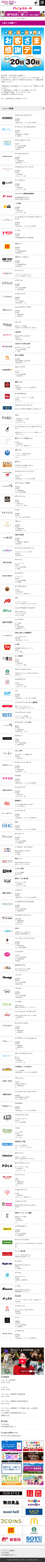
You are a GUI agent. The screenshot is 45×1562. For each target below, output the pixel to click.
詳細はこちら (5, 1415)
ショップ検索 (7, 108)
